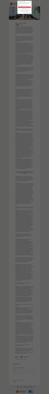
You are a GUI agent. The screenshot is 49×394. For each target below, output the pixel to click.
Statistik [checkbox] (23, 5)
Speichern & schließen (24, 8)
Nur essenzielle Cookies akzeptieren (24, 10)
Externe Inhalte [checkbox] (26, 5)
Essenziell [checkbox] (20, 5)
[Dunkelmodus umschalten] (30, 1)
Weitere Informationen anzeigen (24, 11)
